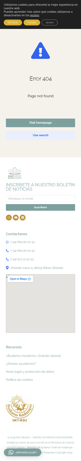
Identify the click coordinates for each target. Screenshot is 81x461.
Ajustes (50, 22)
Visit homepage (40, 122)
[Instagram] (9, 218)
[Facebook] (23, 218)
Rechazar (13, 22)
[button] (22, 452)
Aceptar (32, 22)
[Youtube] (16, 218)
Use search (40, 135)
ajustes (34, 15)
